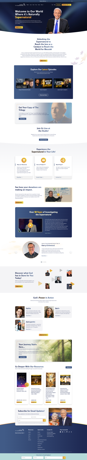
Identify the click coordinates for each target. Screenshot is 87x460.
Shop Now (19, 177)
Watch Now (19, 27)
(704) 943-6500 (50, 434)
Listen (31, 4)
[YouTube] (67, 431)
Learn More (48, 233)
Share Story (40, 443)
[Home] (20, 5)
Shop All (69, 367)
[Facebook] (60, 431)
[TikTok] (69, 431)
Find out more (43, 139)
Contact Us (58, 177)
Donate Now (19, 202)
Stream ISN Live (66, 4)
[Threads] (71, 431)
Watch (28, 4)
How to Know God (19, 433)
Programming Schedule (42, 439)
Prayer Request (40, 441)
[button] (72, 1)
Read (33, 4)
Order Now (22, 118)
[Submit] (44, 420)
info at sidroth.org (50, 436)
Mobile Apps (40, 436)
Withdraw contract (41, 449)
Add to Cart (20, 402)
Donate (58, 4)
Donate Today (39, 177)
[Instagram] (62, 431)
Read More (44, 255)
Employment (40, 447)
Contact (39, 445)
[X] (64, 431)
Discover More (43, 95)
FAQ (38, 437)
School (39, 4)
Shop (36, 4)
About (42, 4)
